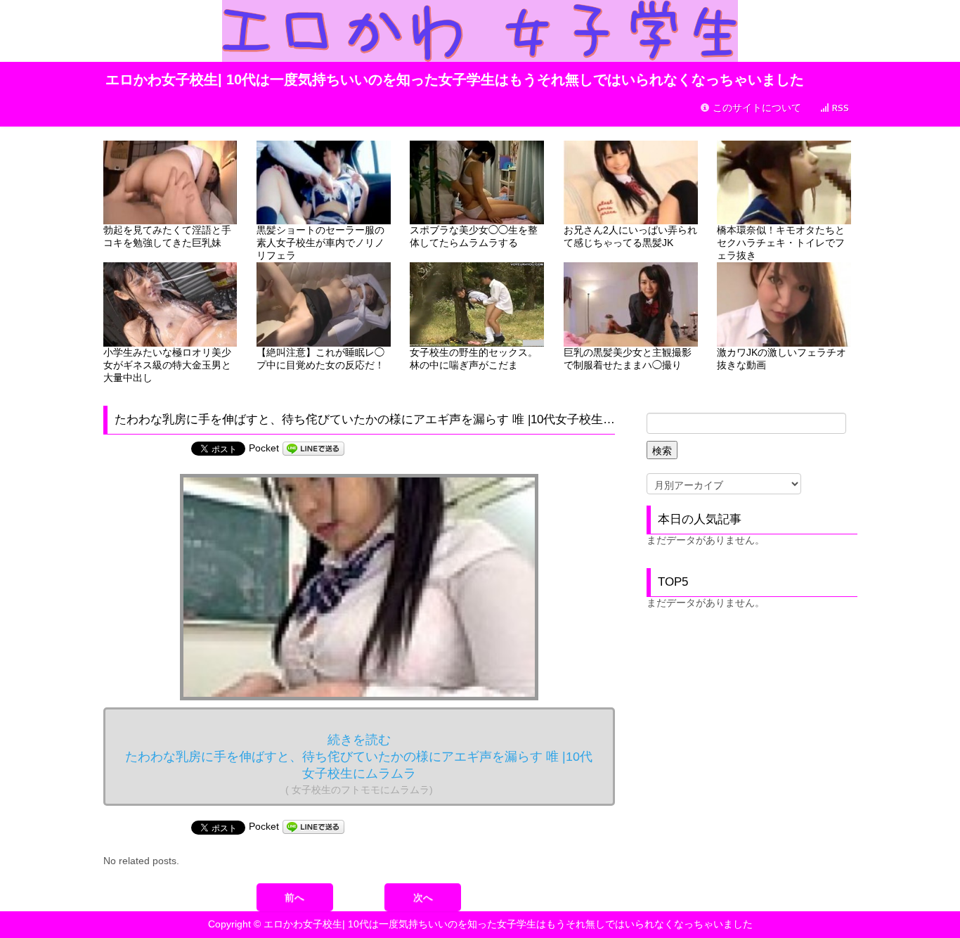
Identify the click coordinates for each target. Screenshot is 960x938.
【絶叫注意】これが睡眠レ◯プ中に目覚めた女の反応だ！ (320, 359)
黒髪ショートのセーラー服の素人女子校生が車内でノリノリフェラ (320, 242)
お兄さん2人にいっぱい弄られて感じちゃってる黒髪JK (630, 236)
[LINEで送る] (313, 448)
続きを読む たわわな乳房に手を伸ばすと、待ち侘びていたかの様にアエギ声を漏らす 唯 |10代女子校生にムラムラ (358, 764)
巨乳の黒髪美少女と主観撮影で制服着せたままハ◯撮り (628, 359)
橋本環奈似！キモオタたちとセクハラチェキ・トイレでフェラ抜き (781, 242)
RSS (839, 108)
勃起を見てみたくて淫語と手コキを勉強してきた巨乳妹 (167, 236)
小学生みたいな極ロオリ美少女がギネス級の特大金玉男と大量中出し (167, 365)
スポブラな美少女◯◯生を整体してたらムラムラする (474, 236)
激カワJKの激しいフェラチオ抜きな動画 (781, 359)
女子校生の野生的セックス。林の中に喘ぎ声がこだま (474, 359)
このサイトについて (755, 108)
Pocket (264, 448)
